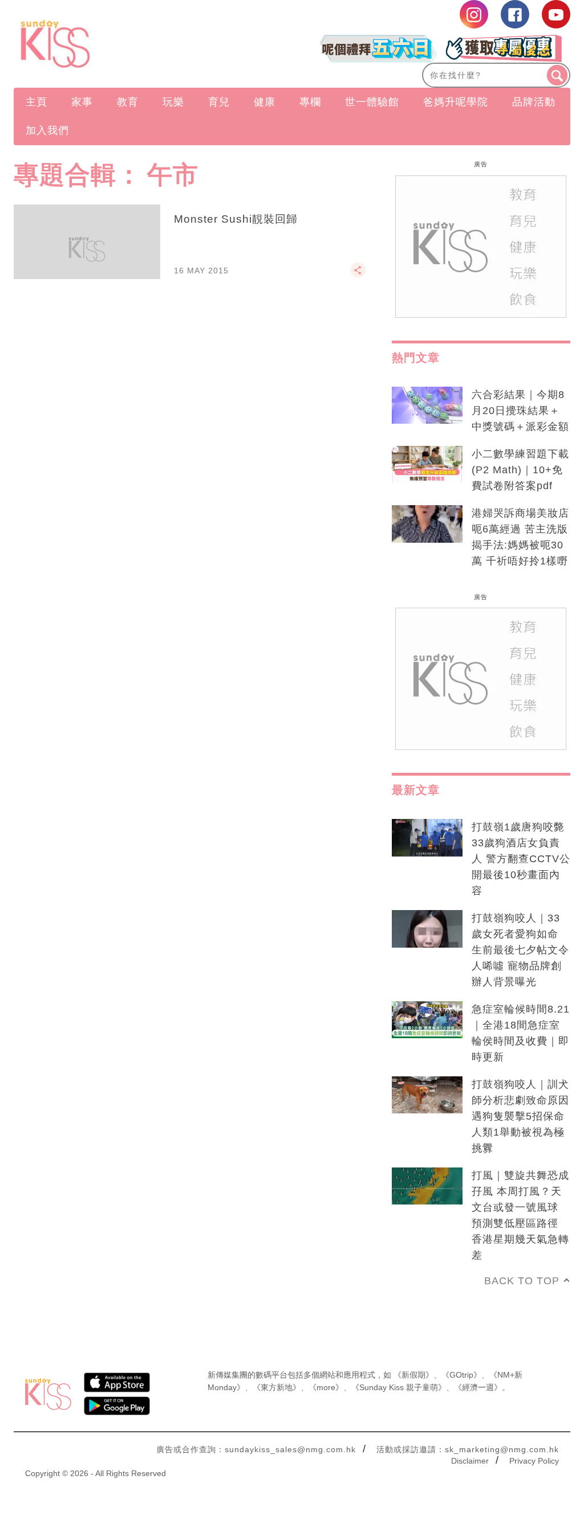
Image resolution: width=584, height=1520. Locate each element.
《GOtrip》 (461, 1374)
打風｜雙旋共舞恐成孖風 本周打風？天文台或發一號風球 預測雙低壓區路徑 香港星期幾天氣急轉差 (520, 1215)
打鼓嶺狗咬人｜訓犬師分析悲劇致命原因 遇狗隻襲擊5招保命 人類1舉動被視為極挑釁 (520, 1116)
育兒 (219, 102)
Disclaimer (470, 1460)
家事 (82, 102)
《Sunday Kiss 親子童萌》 (398, 1387)
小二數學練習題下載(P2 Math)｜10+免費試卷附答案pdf (520, 469)
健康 (264, 102)
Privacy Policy (534, 1460)
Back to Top (521, 1281)
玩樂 (173, 102)
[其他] (358, 275)
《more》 (326, 1387)
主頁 (36, 102)
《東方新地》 (277, 1387)
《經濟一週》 (478, 1387)
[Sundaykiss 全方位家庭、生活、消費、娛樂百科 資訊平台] (97, 44)
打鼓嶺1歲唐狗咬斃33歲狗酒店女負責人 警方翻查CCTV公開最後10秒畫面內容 (521, 858)
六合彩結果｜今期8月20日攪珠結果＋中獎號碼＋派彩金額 (520, 410)
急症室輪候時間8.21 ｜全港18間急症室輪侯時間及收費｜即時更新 (521, 1033)
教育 (128, 102)
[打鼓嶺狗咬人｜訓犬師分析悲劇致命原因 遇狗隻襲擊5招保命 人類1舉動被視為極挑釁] (427, 1095)
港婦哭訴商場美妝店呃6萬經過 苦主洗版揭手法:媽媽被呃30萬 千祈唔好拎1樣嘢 (520, 537)
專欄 (310, 102)
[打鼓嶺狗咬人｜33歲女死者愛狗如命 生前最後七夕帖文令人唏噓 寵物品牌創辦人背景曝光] (427, 929)
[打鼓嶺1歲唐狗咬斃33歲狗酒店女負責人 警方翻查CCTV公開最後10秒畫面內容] (427, 838)
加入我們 (47, 130)
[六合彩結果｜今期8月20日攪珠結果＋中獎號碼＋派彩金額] (427, 405)
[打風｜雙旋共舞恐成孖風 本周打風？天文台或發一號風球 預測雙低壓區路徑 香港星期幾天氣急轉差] (427, 1186)
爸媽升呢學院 (455, 102)
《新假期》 (413, 1374)
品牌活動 (533, 102)
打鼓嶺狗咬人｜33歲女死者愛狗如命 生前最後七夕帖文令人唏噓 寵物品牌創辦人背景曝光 (520, 950)
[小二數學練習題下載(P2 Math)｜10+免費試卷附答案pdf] (427, 465)
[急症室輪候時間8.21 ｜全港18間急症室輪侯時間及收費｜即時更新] (427, 1020)
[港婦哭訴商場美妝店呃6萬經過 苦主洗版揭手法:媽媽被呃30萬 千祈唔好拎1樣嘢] (427, 524)
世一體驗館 (372, 102)
